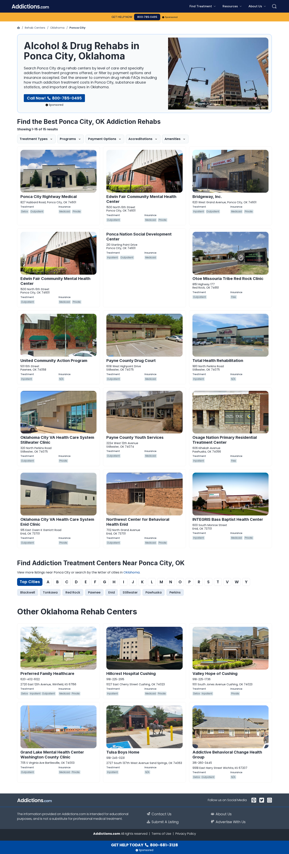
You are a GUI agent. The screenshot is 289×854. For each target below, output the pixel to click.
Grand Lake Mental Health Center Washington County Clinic (52, 754)
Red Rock (72, 592)
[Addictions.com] (19, 28)
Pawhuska (153, 592)
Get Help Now (121, 17)
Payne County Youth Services (135, 437)
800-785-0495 (147, 17)
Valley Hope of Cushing (214, 673)
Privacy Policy (185, 833)
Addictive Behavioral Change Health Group (227, 754)
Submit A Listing (165, 822)
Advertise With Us (231, 822)
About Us (224, 814)
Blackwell (27, 592)
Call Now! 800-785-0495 (54, 98)
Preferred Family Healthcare (47, 673)
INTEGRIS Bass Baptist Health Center (227, 519)
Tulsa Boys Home (122, 752)
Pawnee (94, 592)
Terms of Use (161, 833)
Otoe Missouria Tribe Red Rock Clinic (227, 278)
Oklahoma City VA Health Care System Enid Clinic (57, 522)
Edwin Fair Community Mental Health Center (141, 199)
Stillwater (130, 592)
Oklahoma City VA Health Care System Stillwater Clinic (57, 440)
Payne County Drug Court (131, 360)
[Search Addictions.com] (274, 6)
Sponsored (171, 17)
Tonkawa (50, 592)
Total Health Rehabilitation (217, 360)
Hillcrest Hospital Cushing (131, 673)
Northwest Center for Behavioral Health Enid (137, 522)
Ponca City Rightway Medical (48, 196)
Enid (111, 592)
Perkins (175, 592)
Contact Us (161, 814)
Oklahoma (57, 28)
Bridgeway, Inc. (207, 196)
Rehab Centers (35, 28)
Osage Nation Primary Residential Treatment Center (224, 440)
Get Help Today (144, 845)
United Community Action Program (53, 360)
